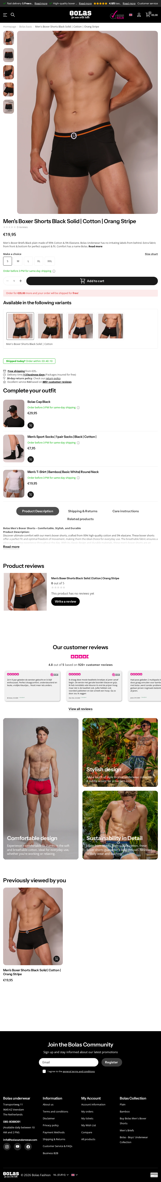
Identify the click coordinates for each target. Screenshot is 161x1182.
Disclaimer (49, 1118)
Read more (41, 3)
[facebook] (28, 1146)
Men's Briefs (127, 1130)
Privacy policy (51, 1125)
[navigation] (8, 38)
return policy (53, 378)
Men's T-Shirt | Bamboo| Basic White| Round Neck (63, 472)
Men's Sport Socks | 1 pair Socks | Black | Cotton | (61, 437)
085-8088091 (11, 1122)
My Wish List (88, 1125)
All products (88, 1139)
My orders (87, 1111)
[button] (20, 281)
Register (111, 1062)
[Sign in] (139, 14)
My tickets (87, 1118)
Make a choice (80, 254)
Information (52, 1098)
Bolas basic (25, 26)
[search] (13, 14)
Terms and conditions (55, 1111)
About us (48, 1104)
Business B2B (50, 1153)
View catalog (5, 15)
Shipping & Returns (54, 1139)
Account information (93, 1104)
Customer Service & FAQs (57, 1146)
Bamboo (125, 1111)
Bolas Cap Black (38, 402)
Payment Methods (54, 1132)
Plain (122, 1104)
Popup (53, 271)
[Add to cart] (30, 425)
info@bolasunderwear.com (20, 1140)
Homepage (9, 26)
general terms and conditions (79, 1071)
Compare (86, 1132)
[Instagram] (7, 1146)
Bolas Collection (133, 1098)
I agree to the (71, 1071)
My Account (91, 1098)
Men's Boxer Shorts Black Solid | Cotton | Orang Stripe (85, 578)
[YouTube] (17, 1146)
